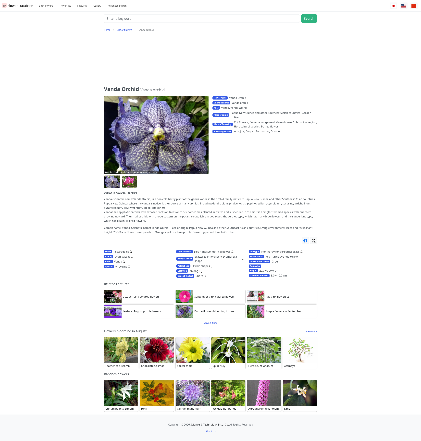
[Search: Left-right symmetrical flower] (232, 252)
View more (311, 331)
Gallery (97, 5)
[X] (313, 240)
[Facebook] (305, 240)
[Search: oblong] (200, 271)
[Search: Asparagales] (131, 252)
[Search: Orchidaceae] (132, 256)
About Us (211, 431)
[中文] (414, 5)
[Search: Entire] (205, 276)
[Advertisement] (210, 60)
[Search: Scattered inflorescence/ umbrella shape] (243, 259)
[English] (404, 5)
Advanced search (117, 5)
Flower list (65, 5)
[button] (112, 182)
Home (107, 29)
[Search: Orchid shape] (210, 266)
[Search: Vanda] (124, 261)
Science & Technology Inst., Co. (209, 424)
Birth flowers (46, 5)
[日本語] (393, 5)
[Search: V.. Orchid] (129, 267)
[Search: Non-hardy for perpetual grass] (301, 252)
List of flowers (124, 29)
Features (82, 5)
